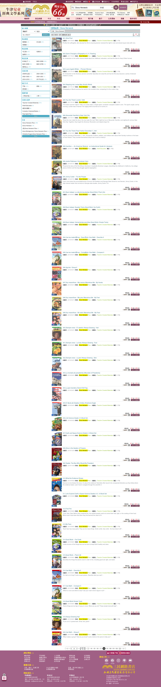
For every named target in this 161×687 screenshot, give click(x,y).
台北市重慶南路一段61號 (76, 677)
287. (80, 131)
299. (81, 312)
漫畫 (122, 18)
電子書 (90, 18)
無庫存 (125, 50)
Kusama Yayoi (99, 13)
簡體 (68, 18)
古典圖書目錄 (50, 669)
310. (73, 478)
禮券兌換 (72, 655)
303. (81, 373)
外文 (58, 18)
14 (120, 648)
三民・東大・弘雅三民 (31, 667)
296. (70, 267)
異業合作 (27, 661)
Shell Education (101, 148)
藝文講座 (125, 1)
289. (75, 161)
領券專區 (116, 1)
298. (81, 297)
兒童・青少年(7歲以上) (75, 667)
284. (77, 84)
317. (72, 586)
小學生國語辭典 (110, 13)
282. (79, 54)
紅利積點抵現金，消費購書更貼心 (44, 22)
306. (75, 418)
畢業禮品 (71, 669)
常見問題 (72, 657)
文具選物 (111, 18)
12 (116, 648)
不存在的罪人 (99, 14)
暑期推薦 (78, 14)
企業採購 (28, 1)
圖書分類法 (43, 657)
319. (71, 617)
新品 (38, 18)
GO (116, 7)
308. (74, 448)
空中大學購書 (73, 659)
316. (72, 570)
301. (80, 343)
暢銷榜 (26, 18)
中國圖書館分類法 (60, 657)
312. (67, 509)
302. (80, 358)
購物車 (79, 1)
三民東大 (78, 18)
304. (75, 388)
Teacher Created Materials (105, 40)
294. (83, 237)
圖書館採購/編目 (59, 659)
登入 (35, 1)
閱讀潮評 (42, 661)
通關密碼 (27, 659)
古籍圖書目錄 (28, 669)
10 (110, 648)
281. (67, 38)
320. (71, 632)
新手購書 (87, 657)
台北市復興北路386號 (31, 677)
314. (72, 539)
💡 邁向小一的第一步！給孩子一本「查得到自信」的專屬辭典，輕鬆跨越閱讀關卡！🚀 (54, 25)
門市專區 (42, 655)
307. (79, 433)
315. (72, 555)
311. (85, 494)
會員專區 (70, 1)
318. (72, 601)
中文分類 (27, 657)
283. (77, 69)
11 (113, 648)
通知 (87, 1)
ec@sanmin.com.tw (37, 681)
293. (85, 222)
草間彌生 (90, 13)
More (35, 116)
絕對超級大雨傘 (88, 14)
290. (74, 177)
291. (84, 192)
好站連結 (72, 661)
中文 (49, 18)
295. (83, 252)
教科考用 (133, 18)
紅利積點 (87, 655)
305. (79, 403)
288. (87, 146)
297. (83, 282)
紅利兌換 (97, 1)
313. (67, 524)
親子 (100, 18)
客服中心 (106, 1)
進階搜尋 (123, 7)
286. (76, 115)
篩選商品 (46, 35)
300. (81, 328)
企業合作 (87, 659)
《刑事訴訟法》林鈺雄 (122, 14)
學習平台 (135, 1)
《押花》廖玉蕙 (109, 14)
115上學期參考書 (80, 13)
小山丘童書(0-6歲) (52, 667)
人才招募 (57, 655)
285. (74, 100)
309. (78, 463)
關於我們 (27, 655)
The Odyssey (121, 13)
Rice (85, 40)
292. (81, 207)
